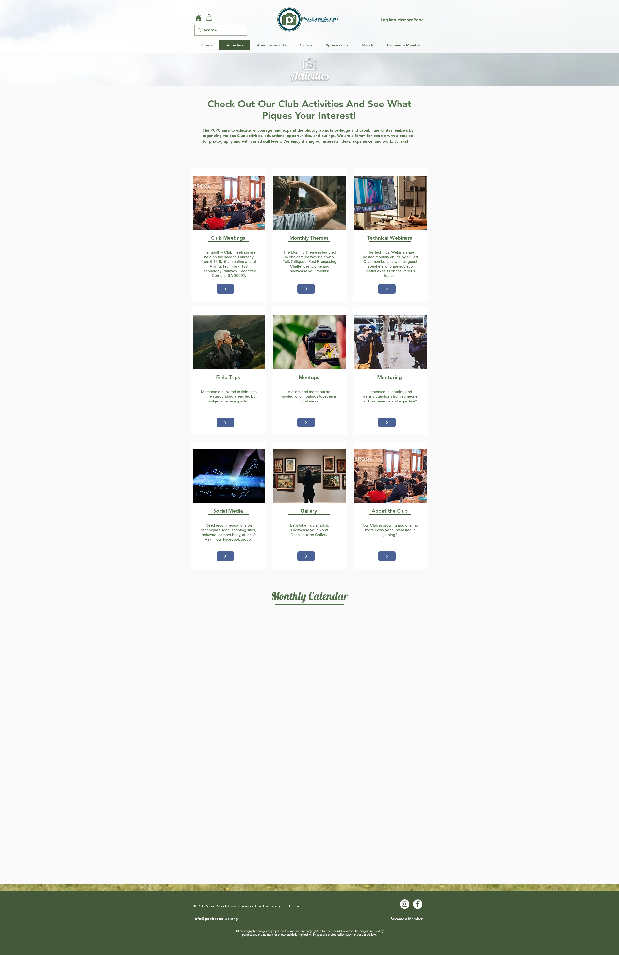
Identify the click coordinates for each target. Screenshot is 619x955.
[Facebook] (417, 904)
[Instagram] (404, 904)
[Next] (225, 289)
